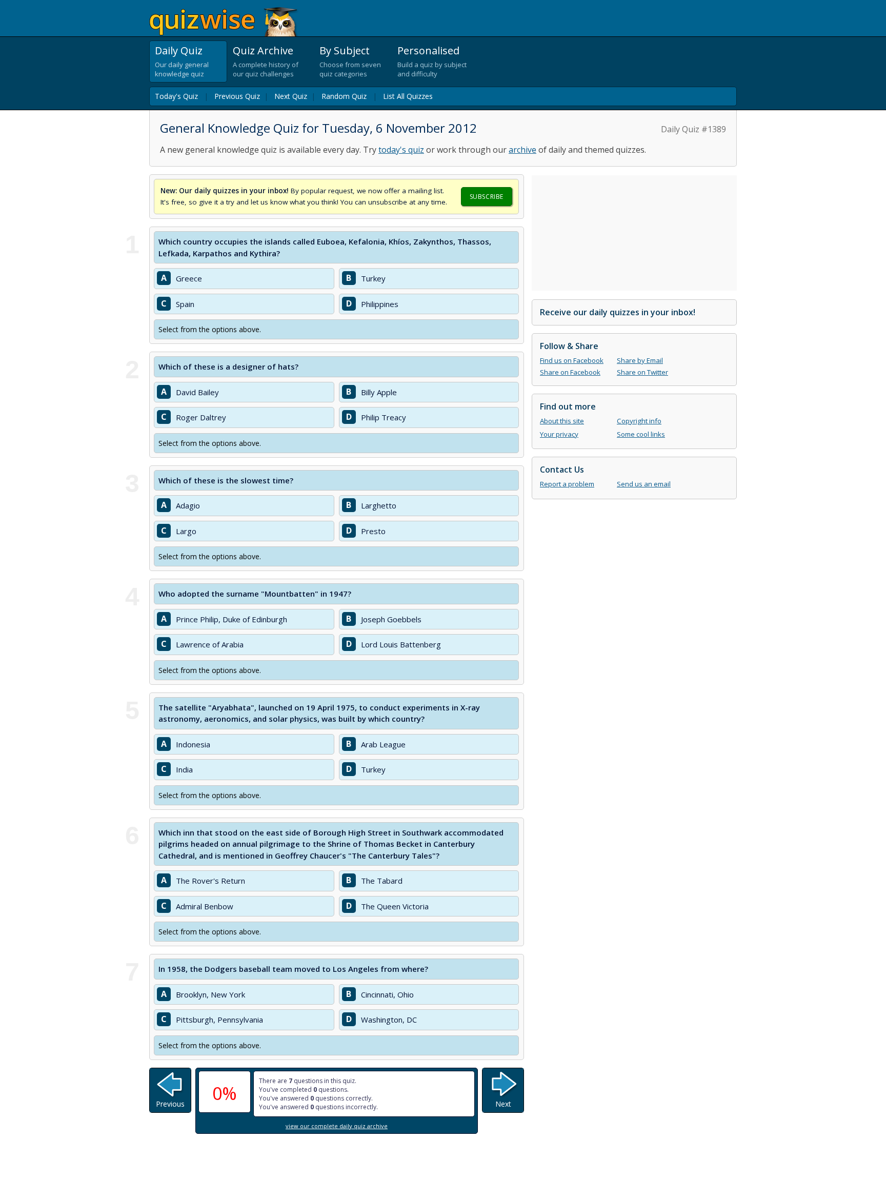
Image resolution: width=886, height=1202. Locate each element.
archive (522, 149)
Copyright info (639, 420)
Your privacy (559, 434)
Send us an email (644, 483)
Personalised (428, 50)
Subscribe (487, 196)
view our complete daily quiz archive (337, 1126)
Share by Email (640, 360)
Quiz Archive (263, 50)
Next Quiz (290, 96)
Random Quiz (344, 96)
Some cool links (641, 434)
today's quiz (401, 149)
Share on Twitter (642, 372)
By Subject (344, 50)
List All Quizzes (408, 96)
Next (503, 1104)
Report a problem (567, 483)
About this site (562, 420)
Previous (170, 1104)
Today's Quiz (176, 96)
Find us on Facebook (571, 360)
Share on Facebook (570, 372)
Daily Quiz (179, 50)
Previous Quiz (237, 96)
